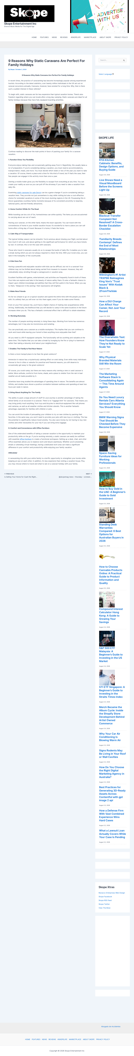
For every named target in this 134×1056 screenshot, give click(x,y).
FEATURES (36, 1039)
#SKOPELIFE (62, 1039)
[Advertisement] (114, 951)
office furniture (26, 440)
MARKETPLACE (75, 1039)
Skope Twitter (104, 905)
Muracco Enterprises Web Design (112, 893)
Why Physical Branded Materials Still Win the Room (110, 361)
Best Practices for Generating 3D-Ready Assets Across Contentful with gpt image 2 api (112, 794)
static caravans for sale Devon (29, 193)
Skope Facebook (105, 897)
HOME (27, 1039)
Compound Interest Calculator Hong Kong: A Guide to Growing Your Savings (111, 616)
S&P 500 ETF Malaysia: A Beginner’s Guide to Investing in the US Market (111, 655)
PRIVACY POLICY (103, 1039)
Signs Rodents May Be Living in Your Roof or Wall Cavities (112, 754)
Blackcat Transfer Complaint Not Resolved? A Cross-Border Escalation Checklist (111, 223)
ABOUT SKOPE (89, 1039)
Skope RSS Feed (105, 901)
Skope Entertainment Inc (20, 24)
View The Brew (104, 908)
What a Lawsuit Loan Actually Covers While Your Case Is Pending (112, 834)
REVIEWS (52, 1039)
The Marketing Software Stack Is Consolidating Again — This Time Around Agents (111, 381)
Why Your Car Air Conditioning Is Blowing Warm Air (110, 737)
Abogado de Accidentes (110, 1026)
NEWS (44, 1039)
